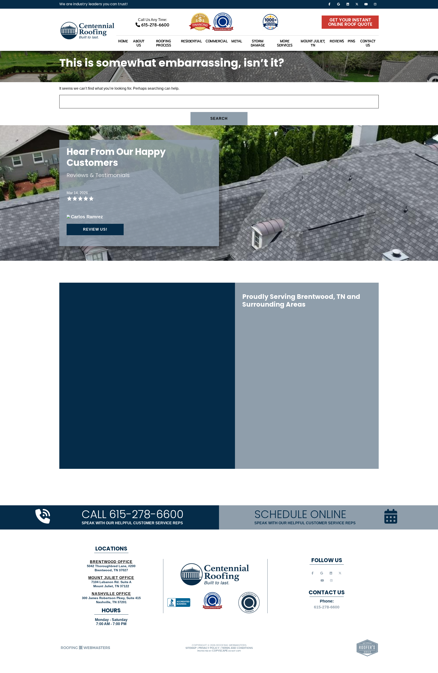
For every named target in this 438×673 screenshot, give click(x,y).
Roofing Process (163, 43)
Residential (191, 41)
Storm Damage (258, 43)
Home (123, 41)
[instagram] (375, 4)
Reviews (337, 41)
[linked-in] (347, 4)
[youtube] (366, 4)
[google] (338, 4)
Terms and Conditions (237, 648)
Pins (351, 41)
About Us (138, 43)
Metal (236, 41)
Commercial (217, 41)
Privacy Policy (208, 648)
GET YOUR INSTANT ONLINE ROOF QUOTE (350, 22)
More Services (284, 43)
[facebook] (329, 4)
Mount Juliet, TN (313, 43)
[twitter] (356, 4)
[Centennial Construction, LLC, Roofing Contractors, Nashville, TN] (178, 602)
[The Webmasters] (85, 649)
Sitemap (190, 648)
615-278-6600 (154, 25)
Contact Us (367, 43)
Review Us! (95, 229)
